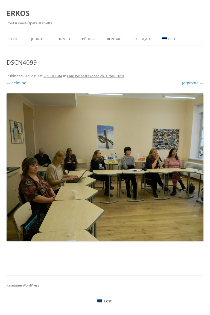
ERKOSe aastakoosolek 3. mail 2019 (95, 75)
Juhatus (38, 39)
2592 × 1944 (52, 75)
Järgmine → (192, 82)
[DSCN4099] (105, 167)
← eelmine (16, 82)
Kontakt (114, 39)
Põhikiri (88, 39)
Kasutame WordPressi (23, 285)
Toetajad (142, 39)
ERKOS (18, 13)
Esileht (13, 39)
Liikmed (63, 39)
